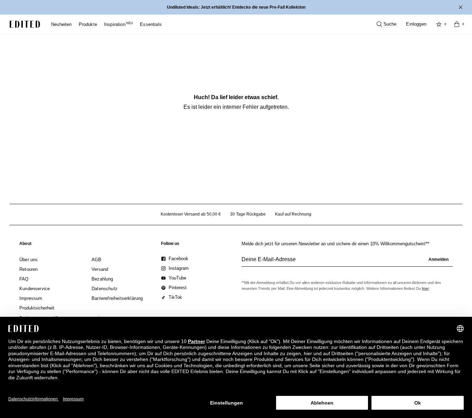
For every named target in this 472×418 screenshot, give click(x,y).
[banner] (236, 7)
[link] (25, 244)
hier (425, 288)
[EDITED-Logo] (25, 24)
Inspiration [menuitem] (118, 24)
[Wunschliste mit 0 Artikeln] (438, 24)
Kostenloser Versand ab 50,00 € (191, 214)
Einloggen (416, 24)
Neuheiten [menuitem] (61, 24)
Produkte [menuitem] (88, 24)
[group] (347, 262)
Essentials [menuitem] (151, 24)
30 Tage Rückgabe (248, 214)
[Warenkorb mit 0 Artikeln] (456, 24)
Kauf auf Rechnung (293, 214)
